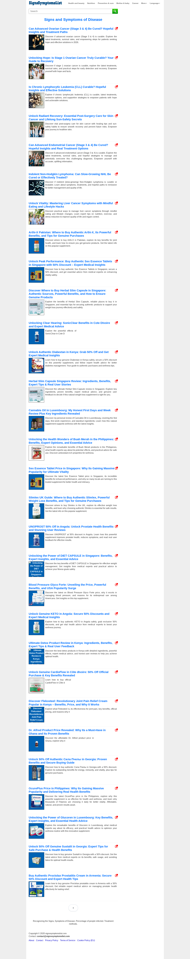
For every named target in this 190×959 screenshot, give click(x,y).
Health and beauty (76, 3)
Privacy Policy (51, 940)
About (31, 940)
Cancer (135, 3)
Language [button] (154, 3)
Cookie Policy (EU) (86, 940)
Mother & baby (122, 3)
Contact (39, 940)
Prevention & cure (106, 3)
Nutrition (91, 3)
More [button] (143, 3)
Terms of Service (67, 940)
